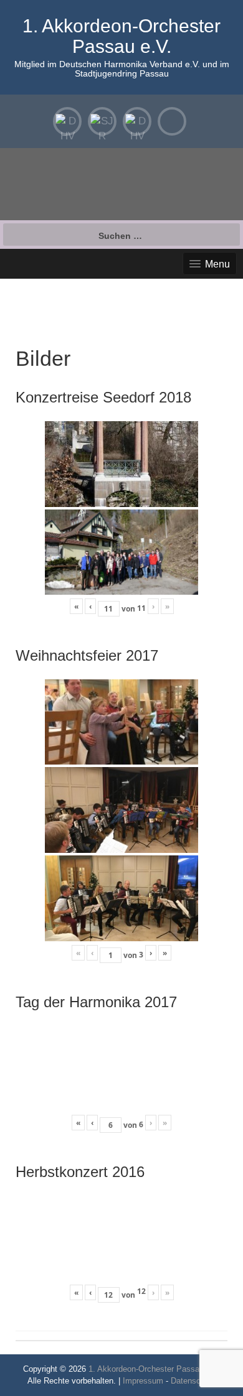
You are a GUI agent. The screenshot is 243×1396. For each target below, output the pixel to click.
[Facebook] (172, 121)
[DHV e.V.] (137, 121)
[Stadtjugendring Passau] (102, 121)
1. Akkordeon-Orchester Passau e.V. (121, 36)
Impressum (143, 1380)
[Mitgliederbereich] (67, 121)
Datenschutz (193, 1380)
